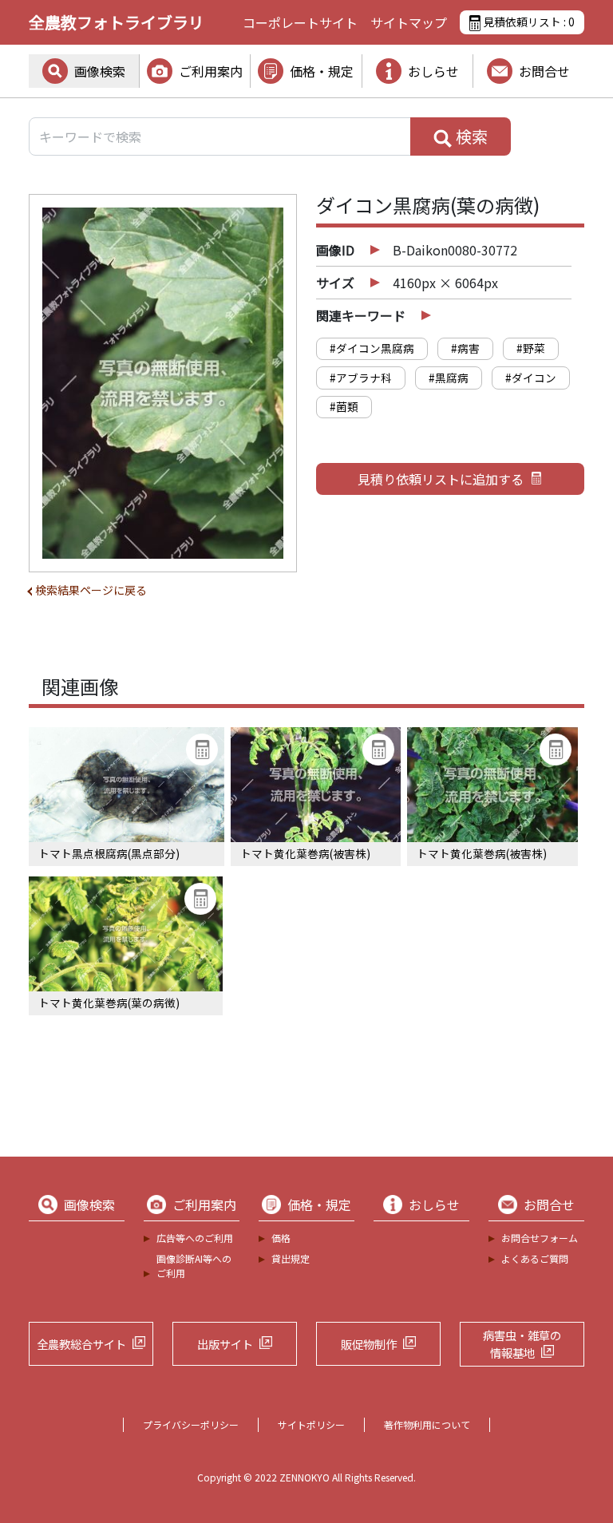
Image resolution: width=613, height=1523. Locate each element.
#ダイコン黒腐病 (372, 348)
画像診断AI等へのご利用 (193, 1266)
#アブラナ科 (361, 378)
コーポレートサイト (300, 22)
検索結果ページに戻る (91, 590)
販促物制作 (369, 1343)
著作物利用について (427, 1424)
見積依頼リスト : (528, 22)
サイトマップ (408, 22)
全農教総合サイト (81, 1343)
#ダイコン (530, 378)
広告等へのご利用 (194, 1237)
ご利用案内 (211, 71)
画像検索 (99, 71)
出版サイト (225, 1343)
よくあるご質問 (534, 1258)
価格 (281, 1237)
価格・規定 (322, 71)
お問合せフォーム (539, 1237)
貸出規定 (290, 1258)
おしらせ (433, 71)
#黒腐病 (449, 378)
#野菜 (530, 348)
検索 (470, 136)
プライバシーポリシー (191, 1424)
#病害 (465, 348)
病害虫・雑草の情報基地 (522, 1344)
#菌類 (344, 406)
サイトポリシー (311, 1424)
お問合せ (544, 71)
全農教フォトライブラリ (116, 22)
